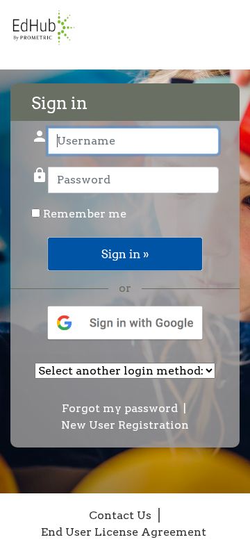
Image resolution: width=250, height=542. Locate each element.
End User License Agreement (123, 532)
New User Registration (125, 425)
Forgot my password (120, 408)
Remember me (83, 213)
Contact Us (120, 515)
